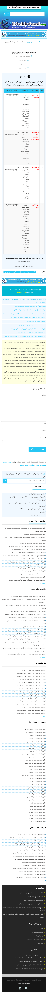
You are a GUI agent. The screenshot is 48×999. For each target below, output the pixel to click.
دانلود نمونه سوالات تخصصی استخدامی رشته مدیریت (30, 859)
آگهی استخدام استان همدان (37, 818)
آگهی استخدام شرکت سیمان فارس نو (34, 534)
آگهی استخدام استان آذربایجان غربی (35, 732)
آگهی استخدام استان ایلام (37, 745)
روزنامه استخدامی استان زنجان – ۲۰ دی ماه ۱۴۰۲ (30, 713)
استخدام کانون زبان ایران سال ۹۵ (36, 321)
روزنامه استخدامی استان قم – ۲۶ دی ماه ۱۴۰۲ (31, 670)
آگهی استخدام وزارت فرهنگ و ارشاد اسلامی (32, 559)
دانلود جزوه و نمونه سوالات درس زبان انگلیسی (31, 871)
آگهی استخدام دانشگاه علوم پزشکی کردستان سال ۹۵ (31, 333)
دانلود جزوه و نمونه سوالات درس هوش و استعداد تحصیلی (28, 868)
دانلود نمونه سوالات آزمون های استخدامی (31, 893)
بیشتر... (42, 583)
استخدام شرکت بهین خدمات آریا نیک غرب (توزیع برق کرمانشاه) (27, 580)
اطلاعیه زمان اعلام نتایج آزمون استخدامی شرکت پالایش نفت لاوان (26, 639)
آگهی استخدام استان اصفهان (37, 739)
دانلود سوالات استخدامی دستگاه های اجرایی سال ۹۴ (30, 844)
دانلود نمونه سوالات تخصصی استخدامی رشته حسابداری (29, 856)
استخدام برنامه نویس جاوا (12, 272)
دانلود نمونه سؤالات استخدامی (34, 940)
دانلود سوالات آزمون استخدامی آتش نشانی (33, 850)
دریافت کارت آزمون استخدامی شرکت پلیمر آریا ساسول (29, 627)
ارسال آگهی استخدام (37, 936)
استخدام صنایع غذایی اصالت (35, 897)
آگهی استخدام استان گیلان (37, 803)
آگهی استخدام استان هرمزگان (36, 815)
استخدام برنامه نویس (29, 272)
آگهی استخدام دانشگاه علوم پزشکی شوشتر (33, 571)
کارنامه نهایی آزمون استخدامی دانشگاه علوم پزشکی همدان (29, 306)
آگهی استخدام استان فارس (37, 779)
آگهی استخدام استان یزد (38, 821)
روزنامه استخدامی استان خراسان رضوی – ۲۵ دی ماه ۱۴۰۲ (28, 679)
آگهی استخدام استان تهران (37, 751)
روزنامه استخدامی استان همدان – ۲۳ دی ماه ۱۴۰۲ (30, 701)
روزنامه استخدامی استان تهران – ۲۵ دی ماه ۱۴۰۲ (30, 673)
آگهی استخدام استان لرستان (37, 806)
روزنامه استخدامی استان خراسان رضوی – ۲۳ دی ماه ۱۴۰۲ (28, 692)
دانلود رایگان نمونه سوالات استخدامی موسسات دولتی (30, 878)
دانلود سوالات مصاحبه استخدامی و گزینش (33, 862)
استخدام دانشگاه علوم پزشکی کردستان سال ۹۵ (32, 325)
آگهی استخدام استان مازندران (36, 809)
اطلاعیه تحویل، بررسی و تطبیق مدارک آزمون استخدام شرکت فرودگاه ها (25, 636)
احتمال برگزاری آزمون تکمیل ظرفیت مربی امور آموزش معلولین (27, 596)
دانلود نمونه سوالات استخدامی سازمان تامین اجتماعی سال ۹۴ (27, 838)
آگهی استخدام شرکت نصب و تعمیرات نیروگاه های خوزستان (28, 549)
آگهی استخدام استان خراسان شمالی (35, 763)
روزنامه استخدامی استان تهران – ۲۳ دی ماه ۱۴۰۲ (30, 695)
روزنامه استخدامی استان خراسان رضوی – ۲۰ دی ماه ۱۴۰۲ (28, 704)
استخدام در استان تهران (34, 42)
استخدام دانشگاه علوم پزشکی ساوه (35, 565)
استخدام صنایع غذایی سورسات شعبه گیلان (31, 904)
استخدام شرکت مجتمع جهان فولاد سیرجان (33, 574)
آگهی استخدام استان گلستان (37, 800)
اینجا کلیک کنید (20, 293)
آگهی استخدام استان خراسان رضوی (35, 760)
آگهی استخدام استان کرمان (37, 791)
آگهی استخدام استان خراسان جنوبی (35, 757)
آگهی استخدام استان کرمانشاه (36, 794)
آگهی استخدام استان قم (38, 785)
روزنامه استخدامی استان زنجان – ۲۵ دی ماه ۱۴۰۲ (30, 676)
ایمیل (44, 430)
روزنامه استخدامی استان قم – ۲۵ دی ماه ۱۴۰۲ (31, 683)
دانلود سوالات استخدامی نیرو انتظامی (34, 865)
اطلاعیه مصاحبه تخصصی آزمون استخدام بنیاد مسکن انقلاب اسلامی (26, 630)
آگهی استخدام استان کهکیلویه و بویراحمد (33, 797)
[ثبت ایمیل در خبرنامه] (5, 481)
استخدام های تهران (38, 932)
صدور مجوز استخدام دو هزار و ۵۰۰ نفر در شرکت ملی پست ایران (26, 654)
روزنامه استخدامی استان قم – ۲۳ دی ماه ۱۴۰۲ (31, 689)
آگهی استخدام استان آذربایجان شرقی (34, 729)
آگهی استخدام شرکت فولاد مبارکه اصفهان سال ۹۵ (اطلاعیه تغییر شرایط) (25, 336)
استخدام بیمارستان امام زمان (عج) (33, 900)
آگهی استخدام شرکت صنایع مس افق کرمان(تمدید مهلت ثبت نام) (27, 546)
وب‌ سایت (43, 438)
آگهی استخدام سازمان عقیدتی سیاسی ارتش (33, 543)
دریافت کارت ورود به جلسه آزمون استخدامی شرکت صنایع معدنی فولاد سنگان (24, 314)
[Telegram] (25, 988)
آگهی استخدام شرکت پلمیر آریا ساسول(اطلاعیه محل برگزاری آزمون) (26, 562)
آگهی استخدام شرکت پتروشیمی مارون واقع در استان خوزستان (28, 329)
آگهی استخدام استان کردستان (36, 788)
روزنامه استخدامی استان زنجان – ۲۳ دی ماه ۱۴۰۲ (30, 698)
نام (45, 423)
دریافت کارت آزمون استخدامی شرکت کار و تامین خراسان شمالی (27, 611)
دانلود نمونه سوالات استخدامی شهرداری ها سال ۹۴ (30, 841)
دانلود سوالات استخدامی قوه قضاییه (34, 847)
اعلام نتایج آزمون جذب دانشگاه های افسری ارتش (31, 633)
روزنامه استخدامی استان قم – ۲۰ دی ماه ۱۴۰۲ (31, 707)
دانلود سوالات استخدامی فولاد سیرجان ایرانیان (31, 835)
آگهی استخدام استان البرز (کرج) (36, 742)
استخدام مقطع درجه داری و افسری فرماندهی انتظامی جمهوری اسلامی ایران (24, 556)
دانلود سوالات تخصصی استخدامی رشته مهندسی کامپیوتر (29, 853)
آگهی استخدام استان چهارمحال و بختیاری (33, 754)
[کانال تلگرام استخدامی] (24, 35)
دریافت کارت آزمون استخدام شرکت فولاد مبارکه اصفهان (30, 310)
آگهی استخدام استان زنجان (37, 769)
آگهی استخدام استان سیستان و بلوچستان (33, 775)
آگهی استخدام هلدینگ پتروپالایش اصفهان (33, 577)
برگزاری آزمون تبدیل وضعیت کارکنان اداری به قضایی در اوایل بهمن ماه (25, 615)
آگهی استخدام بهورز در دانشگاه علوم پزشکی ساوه (31, 568)
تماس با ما (40, 943)
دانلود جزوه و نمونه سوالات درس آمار (34, 874)
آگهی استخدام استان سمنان (37, 772)
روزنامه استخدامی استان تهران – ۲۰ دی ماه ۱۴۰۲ (30, 710)
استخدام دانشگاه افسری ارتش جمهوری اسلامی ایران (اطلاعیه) (28, 317)
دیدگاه (44, 395)
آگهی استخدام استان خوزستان (36, 766)
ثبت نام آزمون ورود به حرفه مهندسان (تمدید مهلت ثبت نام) (28, 553)
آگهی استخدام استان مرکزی (37, 812)
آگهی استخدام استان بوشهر (37, 748)
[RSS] (20, 988)
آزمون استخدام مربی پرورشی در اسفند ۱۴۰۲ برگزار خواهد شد (27, 618)
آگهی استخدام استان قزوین (37, 782)
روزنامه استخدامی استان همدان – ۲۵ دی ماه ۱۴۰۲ (30, 686)
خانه (45, 42)
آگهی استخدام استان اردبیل (37, 736)
